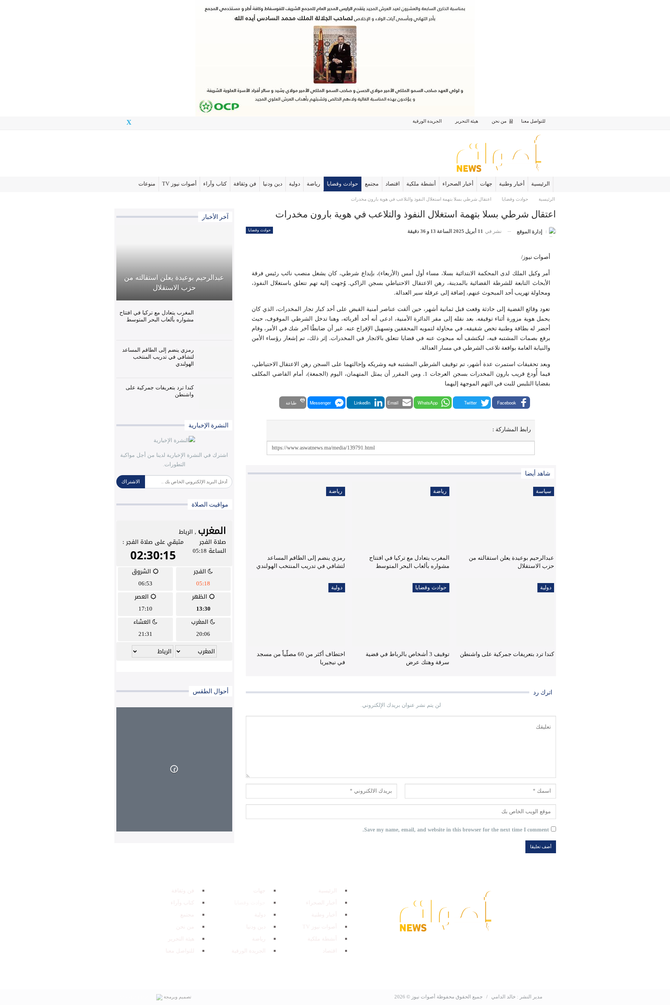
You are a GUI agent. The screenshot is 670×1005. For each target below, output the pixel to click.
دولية (294, 184)
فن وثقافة (244, 184)
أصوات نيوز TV (179, 184)
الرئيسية (540, 184)
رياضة (313, 184)
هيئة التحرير (466, 121)
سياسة (543, 491)
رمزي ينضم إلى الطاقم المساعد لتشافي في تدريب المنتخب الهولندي (158, 357)
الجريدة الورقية (427, 121)
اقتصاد (392, 184)
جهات (486, 184)
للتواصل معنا (533, 121)
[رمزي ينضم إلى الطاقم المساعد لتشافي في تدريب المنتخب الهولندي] (296, 516)
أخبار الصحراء (457, 184)
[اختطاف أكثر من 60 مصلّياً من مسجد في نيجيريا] (296, 612)
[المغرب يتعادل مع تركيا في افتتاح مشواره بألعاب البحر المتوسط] (400, 516)
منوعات (146, 184)
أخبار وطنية (512, 184)
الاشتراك (130, 481)
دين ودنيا (272, 184)
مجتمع (372, 184)
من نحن (499, 121)
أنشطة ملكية (421, 184)
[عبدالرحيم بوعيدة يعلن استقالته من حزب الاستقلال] (505, 516)
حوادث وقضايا (342, 184)
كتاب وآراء (215, 184)
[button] (511, 402)
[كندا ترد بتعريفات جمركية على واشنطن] (505, 612)
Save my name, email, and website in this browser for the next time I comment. (456, 830)
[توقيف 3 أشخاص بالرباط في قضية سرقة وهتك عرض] (400, 612)
